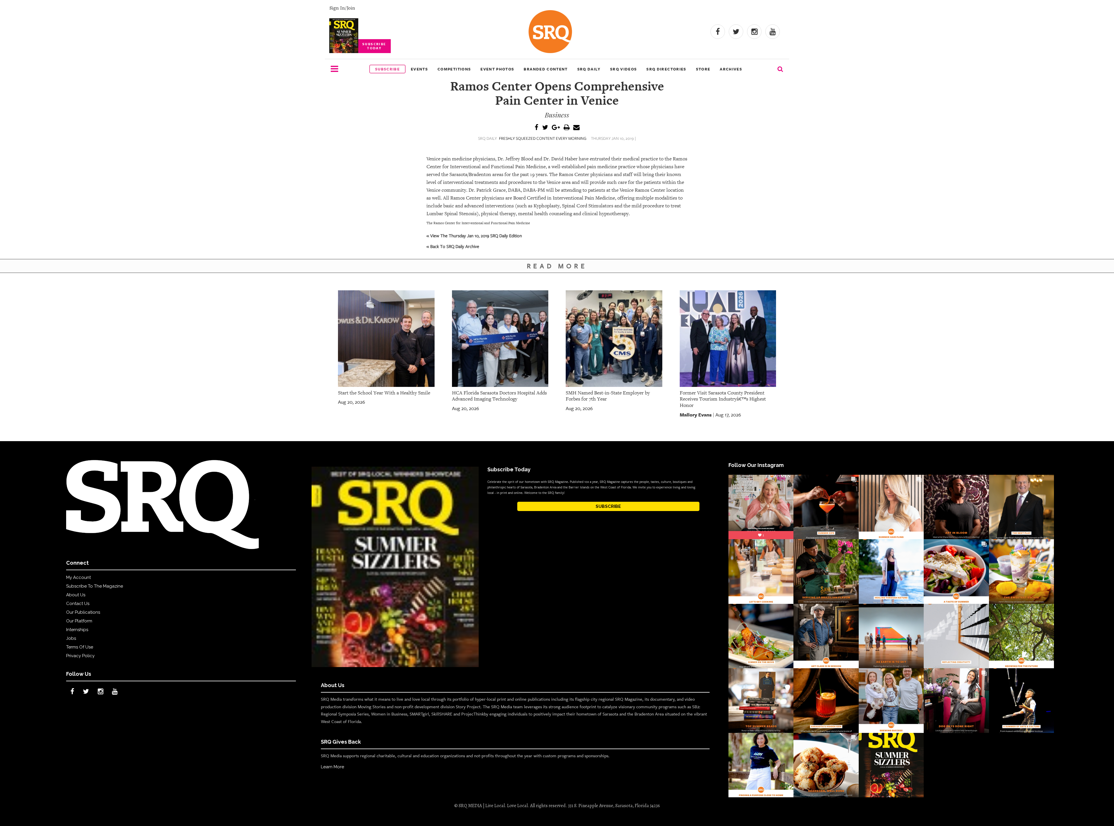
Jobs (71, 638)
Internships (77, 629)
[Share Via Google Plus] (556, 127)
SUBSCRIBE (608, 506)
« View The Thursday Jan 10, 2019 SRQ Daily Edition (474, 235)
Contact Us (77, 603)
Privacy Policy (80, 655)
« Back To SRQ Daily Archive (452, 246)
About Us (75, 594)
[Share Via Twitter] (545, 127)
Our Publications (83, 612)
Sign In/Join (342, 7)
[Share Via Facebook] (536, 127)
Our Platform (79, 621)
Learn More (332, 766)
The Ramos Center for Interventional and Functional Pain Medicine (478, 223)
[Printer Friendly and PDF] (566, 127)
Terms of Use (79, 647)
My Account (78, 577)
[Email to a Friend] (576, 127)
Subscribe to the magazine (94, 586)
